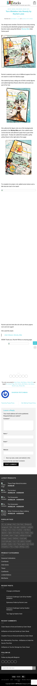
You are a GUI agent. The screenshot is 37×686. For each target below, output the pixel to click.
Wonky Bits (26, 9)
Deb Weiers (19, 9)
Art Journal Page (10, 384)
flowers (27, 532)
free (32, 532)
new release (31, 384)
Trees (11, 546)
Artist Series (11, 9)
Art (2, 524)
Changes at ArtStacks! (13, 591)
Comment (6, 418)
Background (28, 524)
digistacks (4, 532)
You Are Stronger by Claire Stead (19, 647)
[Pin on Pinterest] (23, 376)
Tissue (3, 568)
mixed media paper (6, 541)
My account (5, 679)
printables (4, 544)
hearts (11, 535)
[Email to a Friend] (20, 376)
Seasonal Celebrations (8, 558)
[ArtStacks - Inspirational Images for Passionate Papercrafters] (18, 3)
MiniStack (15, 538)
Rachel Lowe (15, 385)
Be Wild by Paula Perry (29, 403)
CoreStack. (20, 530)
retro (15, 544)
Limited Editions (6, 575)
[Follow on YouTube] (15, 661)
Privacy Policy (26, 679)
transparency (5, 546)
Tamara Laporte (21, 544)
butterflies (23, 527)
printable (28, 541)
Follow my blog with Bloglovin (10, 657)
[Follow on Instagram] (6, 661)
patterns (23, 541)
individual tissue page (25, 535)
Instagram (4, 538)
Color (9, 530)
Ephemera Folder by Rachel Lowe (16, 602)
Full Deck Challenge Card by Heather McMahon (17, 608)
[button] (2, 3)
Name (5, 433)
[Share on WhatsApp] (10, 376)
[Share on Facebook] (13, 376)
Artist (14, 524)
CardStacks (4, 571)
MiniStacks (4, 578)
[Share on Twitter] (16, 376)
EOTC (29, 683)
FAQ (19, 681)
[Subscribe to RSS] (12, 661)
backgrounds (5, 527)
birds (11, 527)
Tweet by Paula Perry (7, 403)
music (14, 541)
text (28, 544)
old (18, 541)
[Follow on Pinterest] (9, 661)
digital (10, 532)
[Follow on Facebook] (2, 661)
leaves (10, 538)
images (16, 535)
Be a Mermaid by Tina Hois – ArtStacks (13, 640)
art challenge (8, 524)
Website (5, 449)
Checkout (17, 679)
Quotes (10, 544)
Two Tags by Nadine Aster (14, 614)
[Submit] (34, 668)
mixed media (23, 538)
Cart (11, 679)
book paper (16, 527)
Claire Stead (5, 626)
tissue (31, 544)
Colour (14, 530)
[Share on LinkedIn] (26, 376)
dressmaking (16, 532)
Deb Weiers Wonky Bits (13, 335)
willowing (22, 546)
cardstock (30, 527)
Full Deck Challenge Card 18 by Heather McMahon (18, 597)
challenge (4, 530)
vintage (16, 546)
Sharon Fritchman (27, 18)
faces (22, 532)
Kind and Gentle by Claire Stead (21, 626)
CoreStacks (4, 561)
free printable (5, 535)
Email (5, 441)
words (27, 546)
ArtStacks (4, 631)
